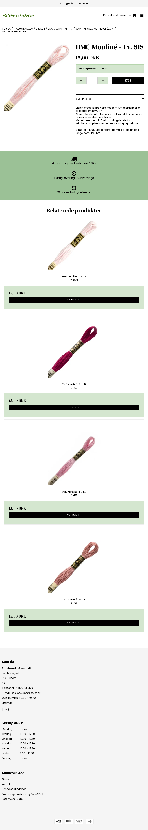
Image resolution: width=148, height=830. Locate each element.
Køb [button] (128, 80)
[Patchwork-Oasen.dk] (19, 15)
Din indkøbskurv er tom (117, 15)
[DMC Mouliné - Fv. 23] (74, 243)
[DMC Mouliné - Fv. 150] (74, 351)
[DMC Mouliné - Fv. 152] (74, 566)
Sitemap (7, 703)
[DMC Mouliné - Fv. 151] (74, 458)
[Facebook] (3, 710)
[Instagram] (7, 710)
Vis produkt (74, 299)
